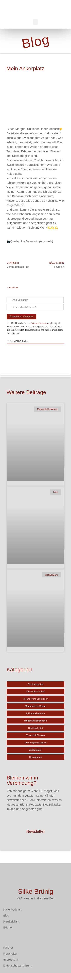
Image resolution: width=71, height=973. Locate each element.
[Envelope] (6, 937)
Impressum (10, 959)
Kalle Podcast (12, 909)
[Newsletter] (35, 821)
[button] (35, 22)
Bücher (8, 927)
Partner (8, 947)
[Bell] (25, 937)
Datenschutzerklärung (41, 323)
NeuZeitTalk (11, 921)
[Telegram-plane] (16, 937)
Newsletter (35, 831)
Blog (6, 915)
